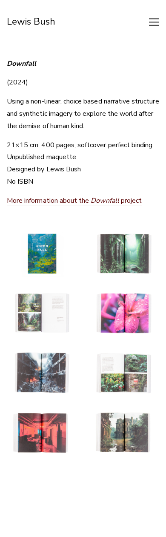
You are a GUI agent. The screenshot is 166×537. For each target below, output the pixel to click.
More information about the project (74, 200)
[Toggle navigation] (154, 22)
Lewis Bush (31, 21)
